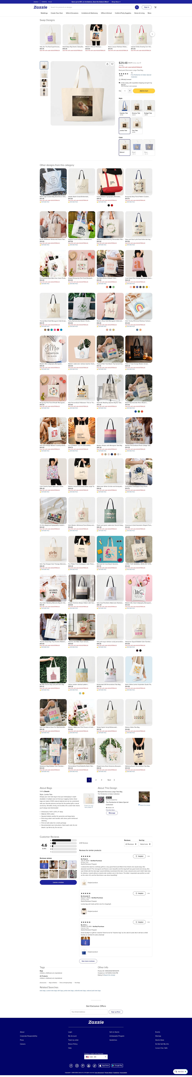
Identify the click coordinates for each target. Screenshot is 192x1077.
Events (44, 2)
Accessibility (123, 1072)
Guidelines (116, 1072)
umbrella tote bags (80, 990)
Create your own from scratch (88, 806)
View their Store (110, 810)
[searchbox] (94, 7)
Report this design (144, 805)
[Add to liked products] (112, 64)
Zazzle (36, 2)
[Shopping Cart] (155, 7)
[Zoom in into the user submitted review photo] (44, 864)
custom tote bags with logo (54, 990)
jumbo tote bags (69, 990)
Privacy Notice (108, 1072)
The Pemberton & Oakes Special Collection (141, 76)
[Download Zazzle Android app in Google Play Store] (117, 1065)
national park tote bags (94, 990)
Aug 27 (123, 84)
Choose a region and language (93, 1053)
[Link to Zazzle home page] (41, 7)
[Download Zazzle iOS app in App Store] (104, 1065)
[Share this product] (107, 64)
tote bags (43, 990)
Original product (93, 882)
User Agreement (99, 1072)
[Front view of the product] (83, 93)
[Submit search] (137, 7)
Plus (50, 2)
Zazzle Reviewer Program (89, 864)
